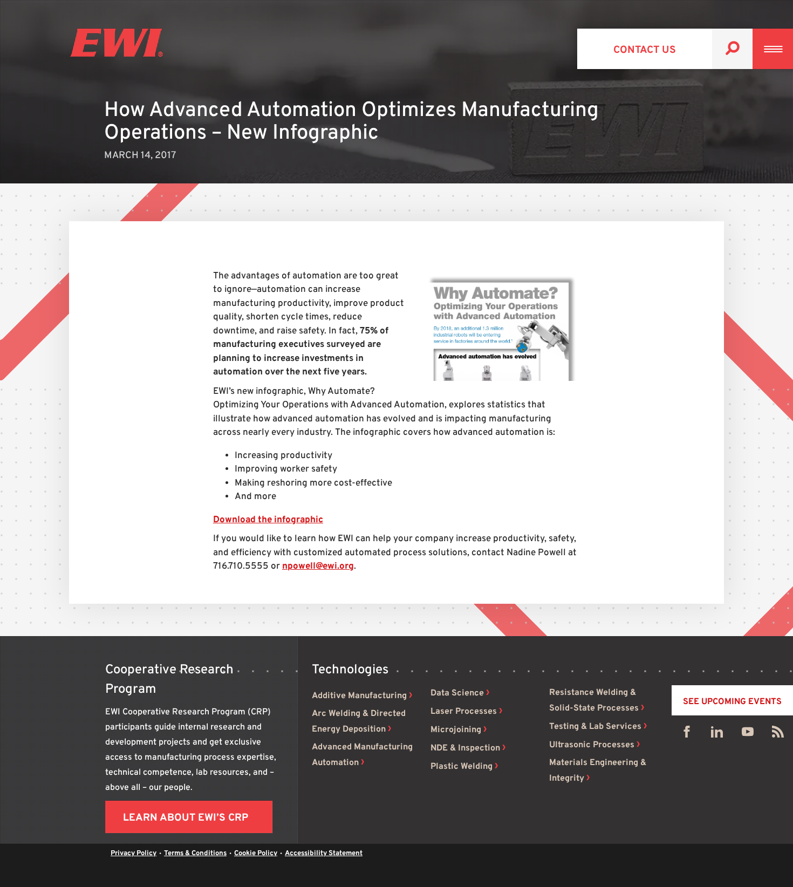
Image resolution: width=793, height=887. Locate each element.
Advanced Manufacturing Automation (362, 755)
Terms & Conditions (195, 853)
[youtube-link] (748, 734)
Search (732, 49)
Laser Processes (463, 711)
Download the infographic (268, 520)
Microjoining (455, 730)
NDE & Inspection (465, 748)
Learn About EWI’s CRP (185, 817)
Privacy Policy (133, 853)
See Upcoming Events (732, 702)
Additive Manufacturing (359, 696)
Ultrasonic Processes (591, 745)
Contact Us (644, 50)
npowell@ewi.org (318, 566)
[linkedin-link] (717, 734)
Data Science (457, 693)
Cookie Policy (255, 853)
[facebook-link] (687, 734)
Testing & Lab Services (595, 726)
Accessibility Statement (324, 853)
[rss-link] (778, 734)
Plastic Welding (461, 766)
